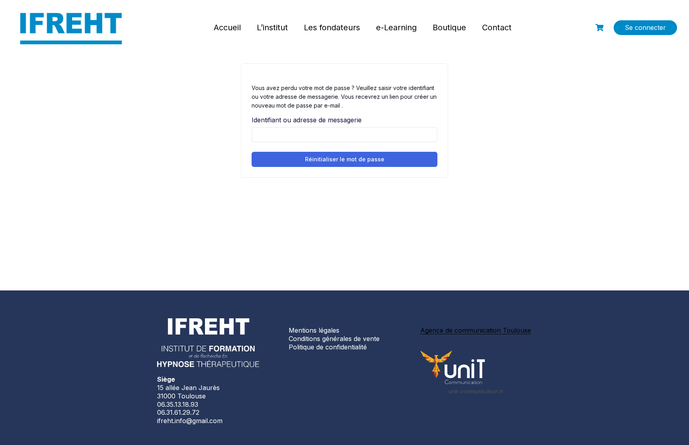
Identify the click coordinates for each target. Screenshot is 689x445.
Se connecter (645, 27)
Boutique (449, 27)
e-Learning (396, 27)
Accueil (227, 27)
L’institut (272, 27)
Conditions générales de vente (334, 339)
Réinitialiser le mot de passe (344, 159)
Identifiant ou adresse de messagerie (307, 120)
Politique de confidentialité (328, 347)
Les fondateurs (332, 27)
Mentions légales (314, 330)
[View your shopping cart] (600, 27)
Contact (497, 27)
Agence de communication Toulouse (475, 330)
